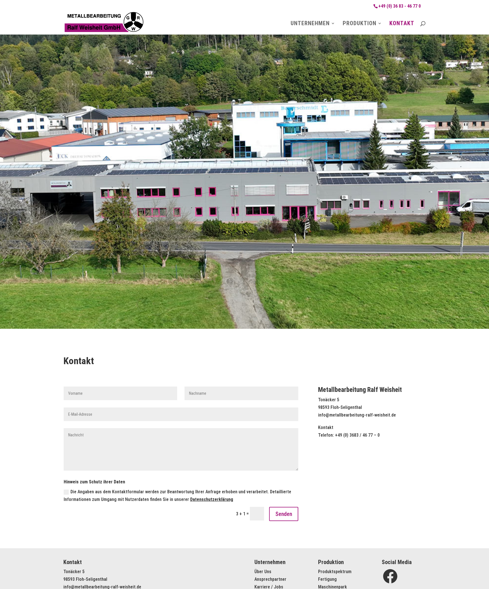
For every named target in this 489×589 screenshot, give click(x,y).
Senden (283, 514)
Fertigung (327, 579)
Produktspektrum (334, 571)
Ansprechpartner (270, 579)
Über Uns (262, 571)
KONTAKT (401, 24)
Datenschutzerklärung (211, 499)
